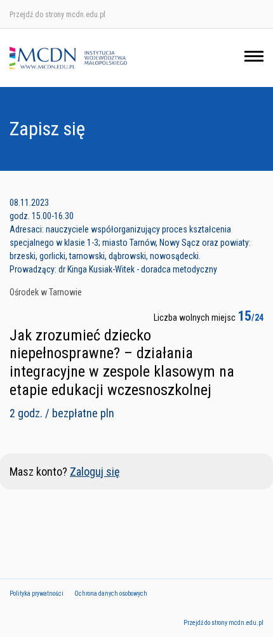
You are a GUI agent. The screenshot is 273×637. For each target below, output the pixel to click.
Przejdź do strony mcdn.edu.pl (57, 14)
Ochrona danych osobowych (110, 593)
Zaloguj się (94, 471)
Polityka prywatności (36, 593)
